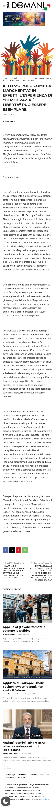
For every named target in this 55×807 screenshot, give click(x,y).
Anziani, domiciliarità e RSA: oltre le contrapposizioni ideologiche (24, 746)
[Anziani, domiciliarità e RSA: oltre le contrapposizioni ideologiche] (27, 724)
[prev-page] (4, 767)
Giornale (14, 78)
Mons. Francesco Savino (13, 694)
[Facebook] (5, 550)
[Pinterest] (18, 550)
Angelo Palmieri (9, 634)
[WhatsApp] (25, 550)
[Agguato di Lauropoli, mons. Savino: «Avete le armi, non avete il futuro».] (27, 664)
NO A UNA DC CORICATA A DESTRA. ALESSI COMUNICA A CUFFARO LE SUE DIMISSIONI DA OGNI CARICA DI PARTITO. (13, 572)
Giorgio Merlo (9, 121)
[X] (12, 550)
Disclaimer (46, 799)
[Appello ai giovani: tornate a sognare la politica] (27, 608)
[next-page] (9, 767)
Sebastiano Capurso (11, 753)
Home (5, 78)
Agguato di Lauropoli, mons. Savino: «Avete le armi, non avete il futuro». (24, 686)
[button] (5, 801)
